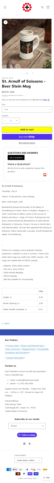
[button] (5, 7)
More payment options (27, 143)
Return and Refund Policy (32, 346)
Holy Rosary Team (29, 478)
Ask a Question (16, 157)
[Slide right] (32, 73)
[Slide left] (21, 73)
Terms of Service (12, 349)
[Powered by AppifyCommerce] (44, 174)
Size (3, 104)
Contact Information (15, 358)
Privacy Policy (12, 346)
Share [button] (7, 323)
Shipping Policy (29, 349)
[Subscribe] (43, 426)
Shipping (5, 95)
